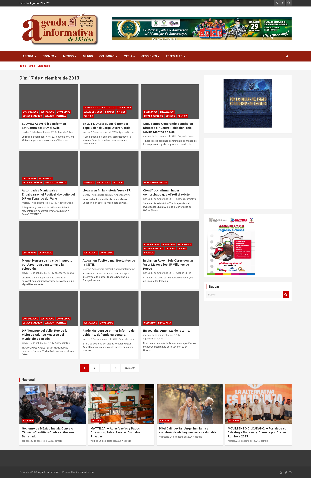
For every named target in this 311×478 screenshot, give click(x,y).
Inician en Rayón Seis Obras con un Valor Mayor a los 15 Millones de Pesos (168, 264)
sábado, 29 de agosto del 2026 (37, 441)
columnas (150, 323)
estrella (59, 441)
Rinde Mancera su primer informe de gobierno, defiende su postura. (109, 333)
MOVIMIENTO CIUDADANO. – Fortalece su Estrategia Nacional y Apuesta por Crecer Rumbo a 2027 (257, 432)
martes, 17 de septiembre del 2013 (100, 339)
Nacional (28, 380)
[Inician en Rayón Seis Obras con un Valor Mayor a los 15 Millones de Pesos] (170, 238)
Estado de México (32, 116)
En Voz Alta (164, 323)
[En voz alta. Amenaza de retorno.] (170, 308)
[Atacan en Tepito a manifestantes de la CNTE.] (109, 238)
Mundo (88, 56)
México (68, 56)
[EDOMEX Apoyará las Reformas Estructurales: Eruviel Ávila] (48, 102)
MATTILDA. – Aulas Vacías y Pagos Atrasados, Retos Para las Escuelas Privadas (115, 432)
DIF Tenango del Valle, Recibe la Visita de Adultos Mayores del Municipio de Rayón (44, 334)
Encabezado (63, 112)
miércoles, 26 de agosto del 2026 (176, 436)
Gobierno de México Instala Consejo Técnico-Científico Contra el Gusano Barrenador (48, 432)
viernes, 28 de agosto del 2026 (106, 441)
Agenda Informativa (48, 472)
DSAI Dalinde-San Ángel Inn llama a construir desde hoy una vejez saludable (187, 430)
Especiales (174, 56)
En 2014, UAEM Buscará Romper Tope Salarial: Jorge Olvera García (106, 126)
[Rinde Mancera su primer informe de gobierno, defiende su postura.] (109, 308)
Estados (49, 116)
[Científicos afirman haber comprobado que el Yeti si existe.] (170, 168)
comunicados (30, 112)
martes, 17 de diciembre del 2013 (39, 132)
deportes (89, 183)
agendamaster (127, 339)
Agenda (28, 56)
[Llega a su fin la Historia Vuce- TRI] (109, 168)
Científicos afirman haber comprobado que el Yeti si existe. (166, 192)
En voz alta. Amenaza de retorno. (166, 330)
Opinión (121, 112)
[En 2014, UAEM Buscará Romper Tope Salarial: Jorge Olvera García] (109, 102)
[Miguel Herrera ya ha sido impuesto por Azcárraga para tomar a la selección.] (48, 238)
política (61, 116)
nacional (118, 183)
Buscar (286, 294)
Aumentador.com (85, 472)
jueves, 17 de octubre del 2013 (98, 195)
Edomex (48, 56)
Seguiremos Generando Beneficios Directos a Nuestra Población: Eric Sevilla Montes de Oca (168, 128)
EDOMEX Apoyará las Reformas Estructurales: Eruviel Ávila (44, 126)
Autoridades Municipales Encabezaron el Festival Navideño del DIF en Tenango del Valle (48, 194)
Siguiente (130, 368)
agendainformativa (186, 199)
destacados (47, 112)
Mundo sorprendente (155, 183)
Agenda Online (65, 132)
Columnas (107, 56)
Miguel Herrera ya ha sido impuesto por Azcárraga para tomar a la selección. (47, 264)
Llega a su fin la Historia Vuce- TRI (107, 190)
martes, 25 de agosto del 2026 (243, 441)
